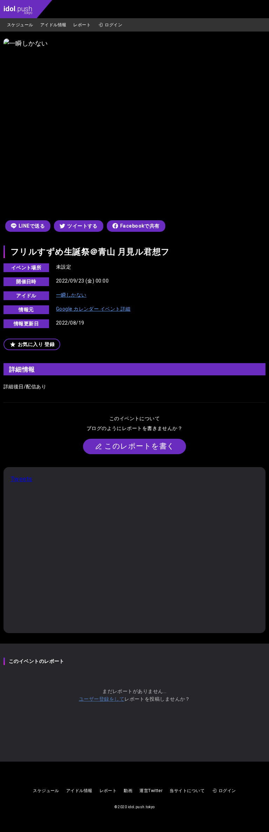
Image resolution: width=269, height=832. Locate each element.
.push (18, 10)
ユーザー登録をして (101, 699)
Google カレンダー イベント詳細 (93, 309)
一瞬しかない (71, 295)
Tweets (22, 479)
